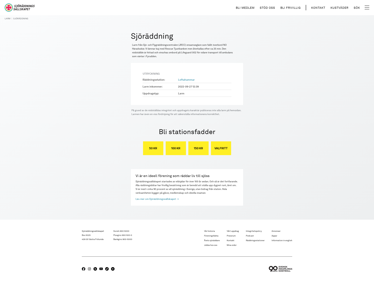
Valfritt (221, 148)
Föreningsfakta (211, 236)
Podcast (250, 236)
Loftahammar (186, 79)
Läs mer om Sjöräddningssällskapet (156, 199)
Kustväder (339, 7)
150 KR (198, 148)
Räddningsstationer (255, 240)
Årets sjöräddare (212, 240)
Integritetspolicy (254, 231)
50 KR (153, 148)
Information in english (282, 240)
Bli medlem (245, 7)
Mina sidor (232, 245)
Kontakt (318, 7)
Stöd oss (267, 7)
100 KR (175, 148)
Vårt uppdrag (233, 231)
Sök (357, 7)
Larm (7, 18)
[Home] (20, 8)
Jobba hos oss (210, 245)
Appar (274, 236)
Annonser (276, 231)
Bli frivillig (290, 7)
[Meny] (367, 7)
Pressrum (231, 236)
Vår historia (209, 231)
